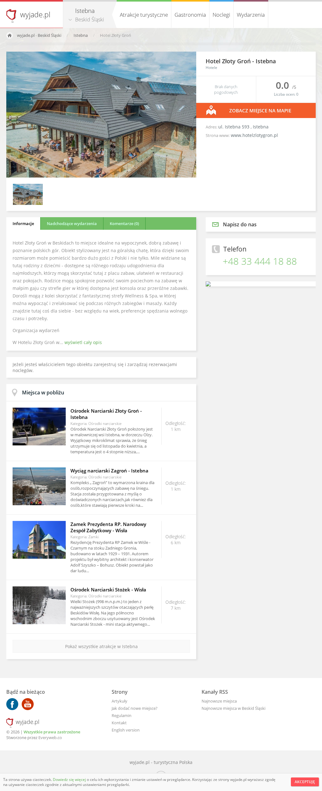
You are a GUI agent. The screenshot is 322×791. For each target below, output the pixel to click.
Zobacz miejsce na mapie (260, 110)
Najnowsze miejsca (219, 701)
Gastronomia (190, 14)
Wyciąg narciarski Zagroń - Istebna (109, 470)
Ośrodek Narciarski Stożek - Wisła (108, 589)
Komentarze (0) (124, 223)
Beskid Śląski (89, 19)
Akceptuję (305, 781)
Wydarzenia (251, 14)
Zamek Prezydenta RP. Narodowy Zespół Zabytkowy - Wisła (108, 527)
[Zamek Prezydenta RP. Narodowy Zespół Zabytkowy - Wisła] (39, 540)
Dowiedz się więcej (70, 779)
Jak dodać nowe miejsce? (135, 708)
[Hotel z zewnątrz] (28, 203)
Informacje (23, 223)
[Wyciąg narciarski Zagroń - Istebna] (39, 486)
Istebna (81, 35)
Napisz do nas (240, 224)
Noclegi (221, 14)
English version (126, 730)
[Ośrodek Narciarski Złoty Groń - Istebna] (39, 426)
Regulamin (121, 715)
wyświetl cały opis (83, 342)
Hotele (211, 67)
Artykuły (119, 701)
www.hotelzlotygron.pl (254, 135)
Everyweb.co (50, 737)
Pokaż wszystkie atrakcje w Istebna (101, 646)
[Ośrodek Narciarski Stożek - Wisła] (39, 605)
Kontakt (119, 723)
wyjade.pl (35, 14)
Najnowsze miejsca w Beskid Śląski (233, 708)
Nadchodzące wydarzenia (72, 223)
